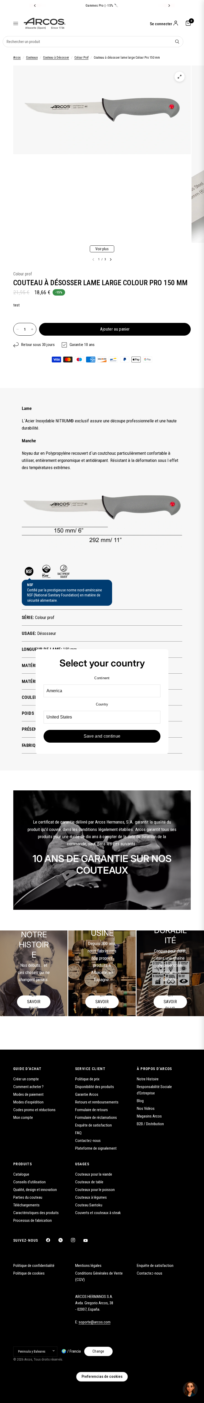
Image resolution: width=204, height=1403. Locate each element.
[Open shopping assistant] (190, 1389)
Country (102, 704)
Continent (101, 678)
